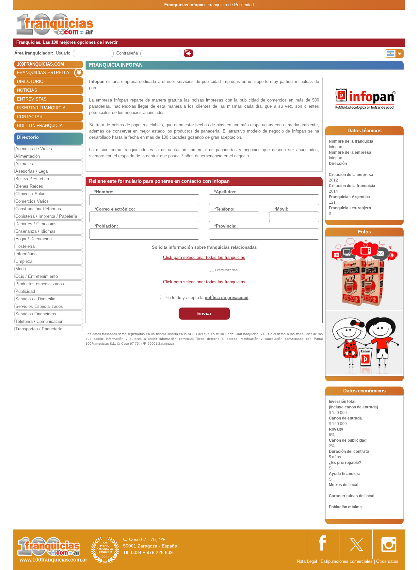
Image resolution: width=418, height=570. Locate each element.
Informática (26, 253)
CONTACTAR (29, 116)
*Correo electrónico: (114, 209)
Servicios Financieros (35, 313)
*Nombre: (103, 191)
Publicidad (25, 291)
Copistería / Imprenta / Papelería (46, 216)
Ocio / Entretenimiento (36, 276)
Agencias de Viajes (33, 148)
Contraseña (127, 53)
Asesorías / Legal (32, 171)
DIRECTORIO (30, 81)
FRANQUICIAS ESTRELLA (43, 72)
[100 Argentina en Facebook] (323, 542)
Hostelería (25, 246)
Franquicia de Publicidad (230, 4)
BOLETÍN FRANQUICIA (40, 125)
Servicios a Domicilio (35, 298)
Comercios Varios (32, 201)
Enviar (204, 313)
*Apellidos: (225, 191)
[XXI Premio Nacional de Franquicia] (105, 549)
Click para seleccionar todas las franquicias (204, 257)
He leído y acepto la (207, 297)
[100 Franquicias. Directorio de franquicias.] (55, 23)
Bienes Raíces (29, 186)
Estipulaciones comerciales (347, 561)
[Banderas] (394, 53)
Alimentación (27, 156)
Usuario (63, 53)
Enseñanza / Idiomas (35, 231)
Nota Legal (307, 561)
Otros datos (387, 561)
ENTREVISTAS (32, 99)
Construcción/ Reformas (38, 208)
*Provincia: (225, 226)
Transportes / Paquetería (38, 328)
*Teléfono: (224, 209)
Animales (24, 163)
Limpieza (23, 261)
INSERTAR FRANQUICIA (41, 107)
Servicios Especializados (39, 306)
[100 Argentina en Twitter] (356, 542)
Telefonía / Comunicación (39, 321)
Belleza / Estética (32, 178)
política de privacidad (227, 297)
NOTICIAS (27, 90)
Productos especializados (39, 283)
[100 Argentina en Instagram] (389, 542)
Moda (20, 268)
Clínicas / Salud (30, 193)
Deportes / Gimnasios (35, 223)
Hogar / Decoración (33, 238)
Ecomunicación (226, 270)
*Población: (106, 226)
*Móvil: (281, 209)
